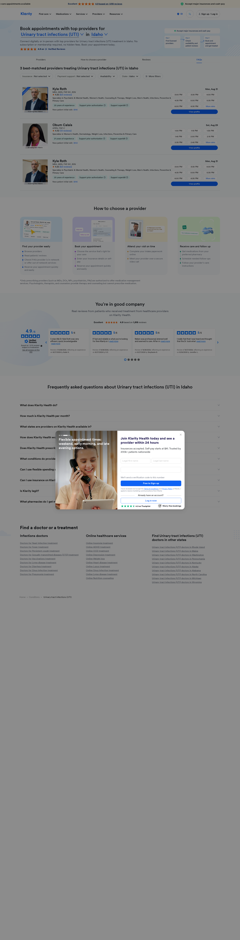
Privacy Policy (167, 489)
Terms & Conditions (151, 489)
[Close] (180, 434)
